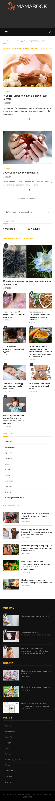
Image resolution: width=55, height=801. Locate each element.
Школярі (8, 492)
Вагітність (9, 442)
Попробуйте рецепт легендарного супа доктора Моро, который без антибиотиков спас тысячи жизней (40, 351)
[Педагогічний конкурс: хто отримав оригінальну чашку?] (11, 707)
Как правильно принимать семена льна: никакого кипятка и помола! (40, 316)
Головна (6, 41)
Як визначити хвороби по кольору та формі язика (39, 386)
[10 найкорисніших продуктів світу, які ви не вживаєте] (27, 261)
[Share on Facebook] (29, 119)
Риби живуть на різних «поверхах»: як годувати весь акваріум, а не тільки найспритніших (35, 565)
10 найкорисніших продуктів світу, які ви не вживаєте (27, 283)
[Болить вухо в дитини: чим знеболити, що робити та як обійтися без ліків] (14, 404)
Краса (7, 464)
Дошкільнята (10, 447)
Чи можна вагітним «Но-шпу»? (35, 616)
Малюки (8, 470)
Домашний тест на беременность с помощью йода (36, 633)
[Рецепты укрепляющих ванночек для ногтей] (27, 70)
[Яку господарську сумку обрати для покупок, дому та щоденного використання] (11, 549)
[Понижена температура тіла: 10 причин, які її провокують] (14, 372)
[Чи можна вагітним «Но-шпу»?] (11, 620)
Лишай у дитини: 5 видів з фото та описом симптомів (14, 314)
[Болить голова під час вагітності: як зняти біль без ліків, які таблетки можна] (11, 652)
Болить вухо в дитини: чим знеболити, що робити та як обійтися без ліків (14, 419)
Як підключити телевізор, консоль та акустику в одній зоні (36, 581)
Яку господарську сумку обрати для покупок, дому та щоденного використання (36, 548)
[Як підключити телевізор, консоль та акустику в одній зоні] (11, 584)
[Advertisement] (27, 20)
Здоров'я (8, 453)
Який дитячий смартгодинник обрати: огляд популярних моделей (35, 516)
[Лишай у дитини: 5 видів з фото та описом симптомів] (14, 300)
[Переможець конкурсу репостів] (11, 691)
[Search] (50, 32)
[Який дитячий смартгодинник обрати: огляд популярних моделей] (11, 517)
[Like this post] (26, 119)
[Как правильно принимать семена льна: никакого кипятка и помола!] (40, 300)
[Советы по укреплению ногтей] (27, 147)
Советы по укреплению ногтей (21, 172)
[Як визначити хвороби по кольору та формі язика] (40, 372)
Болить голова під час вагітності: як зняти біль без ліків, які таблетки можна (34, 651)
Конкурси (8, 458)
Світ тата (8, 486)
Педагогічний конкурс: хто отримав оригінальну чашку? (35, 704)
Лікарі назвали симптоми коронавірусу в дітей (14, 349)
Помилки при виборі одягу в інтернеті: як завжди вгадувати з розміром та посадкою (36, 532)
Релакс (7, 475)
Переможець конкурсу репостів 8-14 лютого (36, 672)
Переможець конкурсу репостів (36, 687)
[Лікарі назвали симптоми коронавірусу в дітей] (14, 335)
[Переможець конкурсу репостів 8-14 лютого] (11, 675)
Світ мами (9, 481)
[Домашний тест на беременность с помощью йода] (11, 636)
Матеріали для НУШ (15, 498)
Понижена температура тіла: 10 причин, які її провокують (14, 386)
